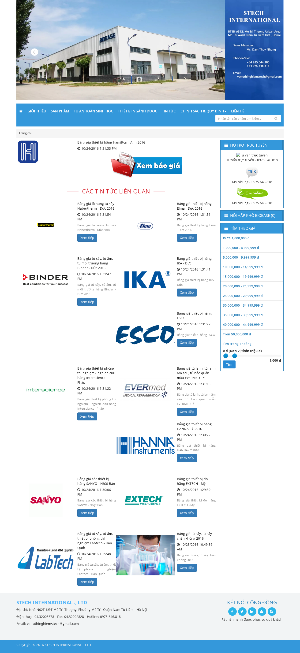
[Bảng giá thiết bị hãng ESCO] (145, 335)
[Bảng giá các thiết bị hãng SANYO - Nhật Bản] (45, 500)
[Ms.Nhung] (251, 172)
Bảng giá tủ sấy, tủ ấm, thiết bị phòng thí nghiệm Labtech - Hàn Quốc (95, 540)
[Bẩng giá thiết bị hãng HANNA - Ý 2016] (145, 445)
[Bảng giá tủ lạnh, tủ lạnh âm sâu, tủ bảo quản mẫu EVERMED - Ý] (145, 390)
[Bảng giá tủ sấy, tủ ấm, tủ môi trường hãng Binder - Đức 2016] (45, 280)
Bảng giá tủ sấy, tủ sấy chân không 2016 (194, 536)
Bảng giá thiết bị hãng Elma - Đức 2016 (194, 206)
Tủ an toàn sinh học (93, 111)
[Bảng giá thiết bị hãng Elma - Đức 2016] (145, 225)
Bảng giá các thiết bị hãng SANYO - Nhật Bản (96, 481)
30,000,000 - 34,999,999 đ (243, 305)
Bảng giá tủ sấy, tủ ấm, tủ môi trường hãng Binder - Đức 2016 (95, 263)
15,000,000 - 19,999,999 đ (243, 276)
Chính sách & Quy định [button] (202, 111)
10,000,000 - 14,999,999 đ (243, 267)
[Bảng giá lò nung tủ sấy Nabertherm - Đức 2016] (45, 225)
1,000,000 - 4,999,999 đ (241, 247)
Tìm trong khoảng (237, 343)
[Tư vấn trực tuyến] (252, 155)
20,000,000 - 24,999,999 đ (243, 286)
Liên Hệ (237, 111)
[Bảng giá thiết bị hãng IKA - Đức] (145, 280)
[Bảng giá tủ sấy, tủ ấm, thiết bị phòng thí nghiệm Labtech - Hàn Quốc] (45, 555)
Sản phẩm (60, 111)
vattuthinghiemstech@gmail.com (53, 623)
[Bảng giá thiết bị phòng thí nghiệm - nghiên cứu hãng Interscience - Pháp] (45, 390)
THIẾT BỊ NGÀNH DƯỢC (137, 111)
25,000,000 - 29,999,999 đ (243, 295)
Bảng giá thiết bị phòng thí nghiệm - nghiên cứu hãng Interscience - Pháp (96, 375)
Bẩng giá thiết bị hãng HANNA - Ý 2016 (194, 426)
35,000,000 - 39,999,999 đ (243, 315)
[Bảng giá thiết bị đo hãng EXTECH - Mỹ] (145, 500)
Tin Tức (169, 111)
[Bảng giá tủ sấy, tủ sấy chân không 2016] (145, 555)
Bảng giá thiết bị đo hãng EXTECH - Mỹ (192, 481)
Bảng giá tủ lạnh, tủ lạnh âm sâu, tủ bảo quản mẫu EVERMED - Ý (196, 373)
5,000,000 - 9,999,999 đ (241, 257)
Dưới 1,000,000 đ (236, 238)
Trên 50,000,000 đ (237, 334)
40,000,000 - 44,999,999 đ (243, 324)
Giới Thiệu (36, 111)
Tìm (229, 364)
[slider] (225, 355)
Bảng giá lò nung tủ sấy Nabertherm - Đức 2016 (95, 206)
